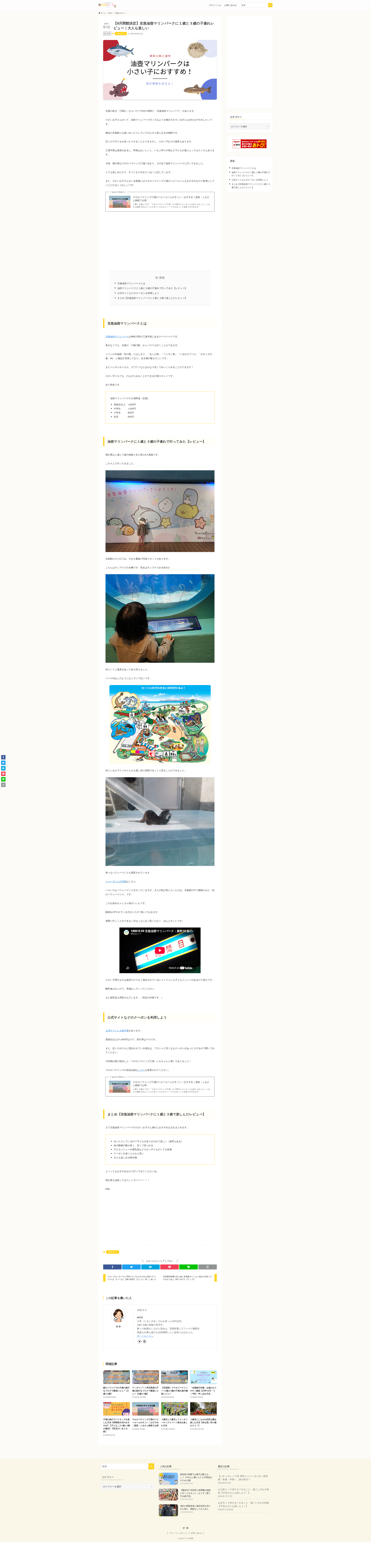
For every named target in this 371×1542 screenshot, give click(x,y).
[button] (112, 1266)
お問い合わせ (196, 1533)
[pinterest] (144, 1341)
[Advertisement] (160, 241)
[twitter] (139, 1341)
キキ (118, 1326)
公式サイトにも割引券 (117, 1030)
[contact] (187, 1528)
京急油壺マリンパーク (117, 336)
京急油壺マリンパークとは (131, 283)
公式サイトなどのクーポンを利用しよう (138, 293)
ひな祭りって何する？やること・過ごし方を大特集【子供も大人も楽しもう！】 (243, 1493)
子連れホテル (121, 33)
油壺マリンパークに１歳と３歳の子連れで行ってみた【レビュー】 (152, 288)
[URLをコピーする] (207, 1266)
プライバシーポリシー (178, 1533)
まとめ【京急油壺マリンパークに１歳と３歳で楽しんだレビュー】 (152, 298)
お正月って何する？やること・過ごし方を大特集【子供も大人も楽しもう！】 (243, 1506)
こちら (141, 1070)
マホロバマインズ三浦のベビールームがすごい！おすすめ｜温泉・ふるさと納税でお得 (171, 199)
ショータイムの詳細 (116, 881)
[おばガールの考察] (107, 5)
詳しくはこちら (145, 1336)
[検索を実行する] (270, 5)
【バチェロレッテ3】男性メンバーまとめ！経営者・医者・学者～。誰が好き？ (243, 1479)
